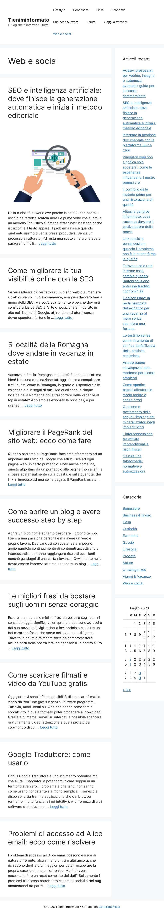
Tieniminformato (28, 20)
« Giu (127, 690)
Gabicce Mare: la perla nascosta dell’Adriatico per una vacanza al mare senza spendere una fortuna (136, 313)
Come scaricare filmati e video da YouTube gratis (47, 679)
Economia (118, 10)
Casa (100, 10)
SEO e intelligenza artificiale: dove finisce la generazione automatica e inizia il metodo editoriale (55, 103)
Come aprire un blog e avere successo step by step (54, 515)
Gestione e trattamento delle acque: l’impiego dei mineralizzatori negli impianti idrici (139, 417)
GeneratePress (109, 907)
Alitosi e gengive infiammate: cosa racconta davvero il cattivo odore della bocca (138, 221)
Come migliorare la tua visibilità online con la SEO (51, 274)
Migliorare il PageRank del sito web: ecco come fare (50, 436)
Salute (91, 22)
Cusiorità (130, 529)
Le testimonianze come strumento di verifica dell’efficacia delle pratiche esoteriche (139, 345)
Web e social (62, 34)
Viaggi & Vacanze (116, 22)
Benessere (81, 10)
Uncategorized (134, 570)
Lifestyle (59, 10)
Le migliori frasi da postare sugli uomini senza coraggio (53, 600)
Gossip (128, 542)
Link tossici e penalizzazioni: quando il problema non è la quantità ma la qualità (139, 249)
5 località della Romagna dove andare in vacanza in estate (50, 353)
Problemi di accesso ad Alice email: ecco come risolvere (55, 837)
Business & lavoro (66, 22)
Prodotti (129, 556)
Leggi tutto (47, 243)
